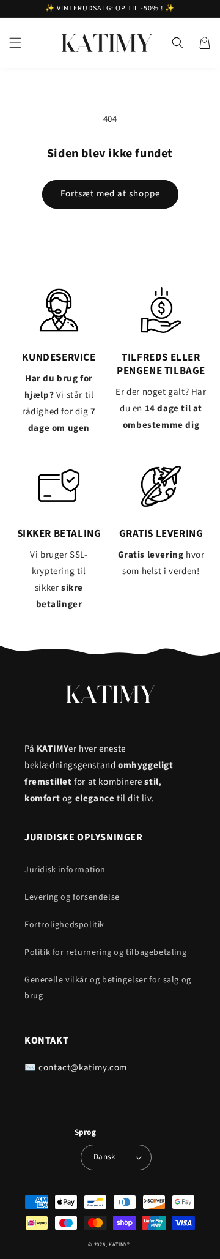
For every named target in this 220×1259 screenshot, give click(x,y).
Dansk (104, 1156)
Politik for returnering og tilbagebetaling (105, 952)
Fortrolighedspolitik (64, 925)
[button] (15, 42)
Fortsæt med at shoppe (110, 193)
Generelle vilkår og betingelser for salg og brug (107, 987)
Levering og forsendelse (72, 897)
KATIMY (118, 1244)
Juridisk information (65, 870)
